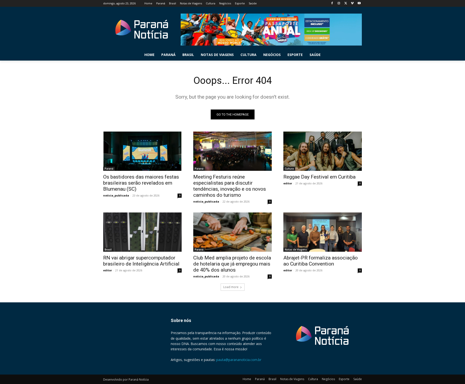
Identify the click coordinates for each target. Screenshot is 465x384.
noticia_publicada (116, 195)
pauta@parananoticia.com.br (238, 359)
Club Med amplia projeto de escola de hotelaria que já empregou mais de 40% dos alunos (232, 264)
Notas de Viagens (296, 249)
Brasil (108, 249)
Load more (231, 287)
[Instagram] (339, 3)
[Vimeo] (352, 3)
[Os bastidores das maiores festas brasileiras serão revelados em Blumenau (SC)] (142, 151)
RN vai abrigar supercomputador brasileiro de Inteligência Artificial (141, 261)
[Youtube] (359, 3)
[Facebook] (332, 3)
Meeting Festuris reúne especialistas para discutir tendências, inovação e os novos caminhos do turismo (229, 186)
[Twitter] (346, 3)
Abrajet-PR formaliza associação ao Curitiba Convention (320, 261)
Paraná (109, 168)
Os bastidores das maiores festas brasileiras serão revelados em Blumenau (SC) (141, 183)
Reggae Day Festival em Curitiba (319, 177)
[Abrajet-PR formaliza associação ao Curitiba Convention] (322, 232)
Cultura (289, 168)
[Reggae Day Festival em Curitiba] (322, 151)
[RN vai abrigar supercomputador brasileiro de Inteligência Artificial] (142, 232)
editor (287, 183)
